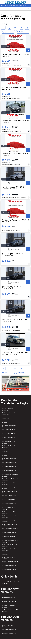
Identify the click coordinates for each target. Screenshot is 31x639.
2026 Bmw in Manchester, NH (8, 417)
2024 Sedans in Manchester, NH (9, 471)
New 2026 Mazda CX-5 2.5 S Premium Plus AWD (13, 188)
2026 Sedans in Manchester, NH (9, 459)
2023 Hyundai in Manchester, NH (9, 553)
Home (2, 5)
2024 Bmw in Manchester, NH (8, 446)
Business (15, 5)
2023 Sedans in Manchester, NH (9, 463)
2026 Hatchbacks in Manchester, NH (10, 479)
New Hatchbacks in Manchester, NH (10, 610)
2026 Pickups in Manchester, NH (9, 426)
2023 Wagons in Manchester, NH (9, 570)
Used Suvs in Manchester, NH (8, 626)
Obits (29, 5)
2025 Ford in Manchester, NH (8, 537)
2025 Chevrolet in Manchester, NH (9, 525)
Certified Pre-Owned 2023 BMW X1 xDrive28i (15, 55)
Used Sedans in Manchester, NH (9, 630)
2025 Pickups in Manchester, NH (9, 516)
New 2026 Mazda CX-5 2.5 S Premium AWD (13, 287)
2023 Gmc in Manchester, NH (8, 512)
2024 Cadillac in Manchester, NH (9, 504)
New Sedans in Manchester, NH (9, 606)
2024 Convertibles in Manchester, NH (10, 562)
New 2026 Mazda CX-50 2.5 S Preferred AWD (13, 254)
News (6, 5)
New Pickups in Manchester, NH (9, 602)
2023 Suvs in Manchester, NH (8, 450)
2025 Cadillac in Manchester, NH (9, 520)
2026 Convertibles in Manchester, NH (10, 475)
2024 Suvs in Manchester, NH (8, 438)
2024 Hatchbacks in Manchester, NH (10, 541)
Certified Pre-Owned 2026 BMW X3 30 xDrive (15, 221)
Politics (10, 5)
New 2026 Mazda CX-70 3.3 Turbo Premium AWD (15, 320)
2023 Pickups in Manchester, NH (9, 488)
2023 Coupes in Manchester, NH (9, 566)
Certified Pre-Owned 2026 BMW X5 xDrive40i (15, 154)
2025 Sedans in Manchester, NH (9, 467)
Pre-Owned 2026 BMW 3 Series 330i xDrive (14, 88)
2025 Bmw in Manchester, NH (8, 430)
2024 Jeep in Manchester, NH (8, 508)
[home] (15, 2)
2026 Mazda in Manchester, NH (9, 413)
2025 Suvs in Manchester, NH (8, 434)
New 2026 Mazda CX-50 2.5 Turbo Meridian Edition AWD (15, 353)
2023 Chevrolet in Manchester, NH (9, 492)
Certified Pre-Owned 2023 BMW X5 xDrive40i (15, 121)
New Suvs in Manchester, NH (8, 598)
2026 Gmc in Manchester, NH (8, 422)
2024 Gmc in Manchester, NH (8, 483)
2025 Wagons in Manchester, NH (9, 533)
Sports (20, 5)
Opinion (25, 5)
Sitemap (15, 638)
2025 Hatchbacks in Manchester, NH (10, 529)
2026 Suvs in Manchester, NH (8, 409)
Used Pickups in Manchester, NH (9, 634)
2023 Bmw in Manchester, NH (8, 442)
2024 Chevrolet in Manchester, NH (9, 545)
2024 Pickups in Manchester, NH (9, 496)
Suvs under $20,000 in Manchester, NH (10, 582)
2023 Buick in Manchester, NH (8, 549)
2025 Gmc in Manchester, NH (8, 500)
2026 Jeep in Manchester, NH (8, 558)
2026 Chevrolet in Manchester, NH (9, 455)
